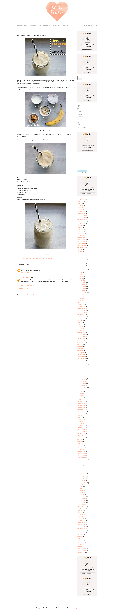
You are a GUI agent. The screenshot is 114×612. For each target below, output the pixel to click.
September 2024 (81, 245)
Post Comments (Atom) (31, 294)
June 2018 (80, 393)
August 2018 (80, 389)
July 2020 (80, 344)
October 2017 (81, 409)
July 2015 (80, 463)
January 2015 (81, 475)
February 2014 (81, 496)
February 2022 (81, 306)
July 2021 (80, 320)
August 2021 (80, 318)
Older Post (72, 292)
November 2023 (81, 265)
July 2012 (80, 534)
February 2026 (81, 211)
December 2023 (81, 263)
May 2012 (80, 538)
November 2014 (81, 479)
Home (46, 292)
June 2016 (80, 441)
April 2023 (80, 279)
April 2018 (80, 397)
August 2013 (80, 508)
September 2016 (81, 435)
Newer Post (21, 292)
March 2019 (80, 376)
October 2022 (81, 290)
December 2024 (81, 239)
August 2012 (80, 532)
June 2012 (80, 536)
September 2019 (81, 364)
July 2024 (80, 249)
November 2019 (81, 360)
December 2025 (81, 215)
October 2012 (81, 528)
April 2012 (80, 540)
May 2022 (80, 300)
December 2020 (81, 334)
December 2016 (81, 429)
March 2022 (80, 304)
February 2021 (81, 330)
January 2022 (81, 308)
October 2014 (81, 481)
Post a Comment (23, 288)
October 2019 (81, 362)
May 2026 (80, 205)
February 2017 (81, 425)
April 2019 (80, 374)
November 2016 (81, 431)
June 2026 (80, 203)
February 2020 (81, 354)
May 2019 (80, 372)
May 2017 (80, 419)
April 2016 (80, 445)
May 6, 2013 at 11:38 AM (27, 272)
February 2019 (81, 378)
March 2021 (80, 328)
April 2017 (80, 421)
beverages (28, 258)
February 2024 (81, 259)
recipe (40, 258)
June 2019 (80, 370)
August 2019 (80, 366)
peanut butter (35, 258)
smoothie (44, 258)
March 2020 (80, 352)
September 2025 (81, 221)
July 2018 (80, 391)
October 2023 (81, 267)
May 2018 (80, 395)
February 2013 (81, 520)
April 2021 (80, 326)
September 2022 (81, 292)
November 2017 (81, 407)
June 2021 (80, 322)
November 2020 (81, 336)
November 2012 (81, 526)
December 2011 (81, 548)
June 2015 (80, 465)
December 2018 (81, 382)
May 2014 (80, 490)
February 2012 (81, 544)
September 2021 (81, 316)
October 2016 (81, 433)
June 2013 (80, 512)
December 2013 (81, 500)
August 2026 (80, 199)
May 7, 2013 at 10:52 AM (27, 285)
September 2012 (81, 530)
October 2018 (81, 385)
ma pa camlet (25, 268)
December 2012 (81, 524)
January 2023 (81, 284)
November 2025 (81, 217)
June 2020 (80, 346)
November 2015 (81, 455)
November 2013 (81, 502)
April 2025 (80, 231)
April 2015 (80, 469)
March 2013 (80, 518)
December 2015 (81, 453)
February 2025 (81, 235)
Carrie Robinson (25, 277)
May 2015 (80, 467)
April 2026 (80, 207)
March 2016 (80, 447)
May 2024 (80, 253)
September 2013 (81, 506)
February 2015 (81, 473)
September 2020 (81, 340)
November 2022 (81, 288)
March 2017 (80, 423)
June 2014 (80, 488)
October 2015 (81, 457)
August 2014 (80, 485)
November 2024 (81, 241)
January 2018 (81, 403)
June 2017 (80, 417)
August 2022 (80, 294)
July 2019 (80, 368)
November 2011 (81, 550)
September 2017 (81, 411)
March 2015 (80, 471)
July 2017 (80, 415)
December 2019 (81, 358)
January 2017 (81, 427)
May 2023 (80, 277)
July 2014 (80, 486)
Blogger (76, 608)
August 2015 (80, 461)
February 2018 (81, 401)
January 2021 (81, 332)
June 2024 (80, 251)
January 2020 (81, 356)
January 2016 (81, 451)
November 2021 (81, 312)
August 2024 (80, 247)
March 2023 (80, 281)
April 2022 (80, 302)
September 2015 (81, 459)
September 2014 (81, 483)
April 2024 (80, 255)
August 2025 (80, 223)
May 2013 (80, 514)
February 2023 (81, 282)
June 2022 (80, 298)
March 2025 (80, 233)
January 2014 (81, 498)
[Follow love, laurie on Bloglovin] (82, 172)
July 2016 (80, 439)
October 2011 (81, 552)
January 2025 (81, 237)
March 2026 (80, 209)
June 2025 (80, 227)
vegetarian (49, 258)
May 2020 (80, 348)
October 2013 (81, 504)
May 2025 (80, 229)
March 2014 (80, 494)
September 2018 (81, 387)
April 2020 (80, 350)
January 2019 (81, 380)
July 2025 (80, 225)
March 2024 (80, 257)
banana (23, 258)
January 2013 (81, 522)
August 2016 (80, 437)
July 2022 (80, 296)
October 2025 (81, 219)
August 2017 (80, 413)
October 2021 (81, 314)
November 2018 (81, 383)
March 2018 (80, 399)
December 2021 (81, 310)
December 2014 (81, 477)
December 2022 (81, 286)
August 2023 (80, 271)
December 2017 (81, 405)
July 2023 (80, 273)
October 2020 (81, 338)
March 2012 (80, 542)
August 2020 (80, 342)
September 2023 (81, 269)
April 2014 (80, 492)
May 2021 (80, 324)
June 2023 (80, 275)
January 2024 (81, 261)
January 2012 (81, 546)
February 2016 (81, 449)
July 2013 (80, 510)
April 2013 (80, 516)
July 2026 (80, 201)
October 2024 (81, 243)
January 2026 (81, 213)
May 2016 (80, 443)
